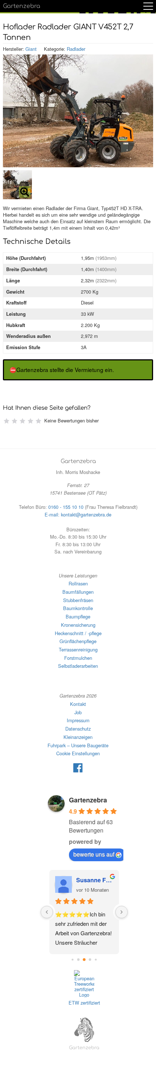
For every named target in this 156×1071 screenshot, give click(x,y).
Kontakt (78, 703)
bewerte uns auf (93, 854)
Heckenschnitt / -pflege (78, 633)
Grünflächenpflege (78, 641)
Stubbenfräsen (78, 600)
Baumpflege (78, 616)
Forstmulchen (78, 657)
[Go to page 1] (78, 959)
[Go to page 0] (73, 960)
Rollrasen (78, 583)
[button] (17, 184)
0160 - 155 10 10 (65, 506)
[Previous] (47, 912)
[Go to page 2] (84, 959)
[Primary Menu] (148, 6)
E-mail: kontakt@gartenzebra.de (78, 514)
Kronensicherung (78, 624)
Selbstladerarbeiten (78, 665)
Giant (31, 48)
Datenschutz (78, 728)
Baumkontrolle (78, 608)
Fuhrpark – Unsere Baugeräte (78, 745)
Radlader (76, 48)
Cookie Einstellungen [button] (78, 753)
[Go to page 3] (90, 959)
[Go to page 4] (96, 960)
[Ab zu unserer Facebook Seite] (78, 770)
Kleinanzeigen (78, 736)
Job (78, 712)
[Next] (121, 912)
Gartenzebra (21, 6)
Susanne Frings (94, 880)
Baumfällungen (78, 591)
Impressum (78, 720)
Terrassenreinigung (78, 649)
